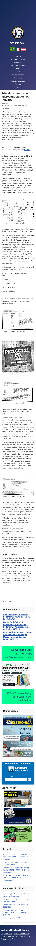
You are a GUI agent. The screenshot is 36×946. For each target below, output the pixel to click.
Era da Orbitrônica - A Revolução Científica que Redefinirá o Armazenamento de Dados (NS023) (16, 625)
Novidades (18, 78)
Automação (18, 62)
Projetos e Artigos (18, 81)
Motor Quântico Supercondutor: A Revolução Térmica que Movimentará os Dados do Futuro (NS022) (18, 635)
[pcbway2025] (16, 675)
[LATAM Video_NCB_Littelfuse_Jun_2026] (18, 696)
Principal (18, 56)
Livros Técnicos (18, 75)
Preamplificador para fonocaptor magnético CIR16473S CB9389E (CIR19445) (15, 912)
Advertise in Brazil (9, 939)
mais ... (18, 87)
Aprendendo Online (18, 59)
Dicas (18, 72)
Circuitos (18, 69)
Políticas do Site (23, 936)
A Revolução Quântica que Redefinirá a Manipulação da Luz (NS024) (16, 616)
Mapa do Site (6, 933)
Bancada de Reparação (18, 65)
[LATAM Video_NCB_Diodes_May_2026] (18, 653)
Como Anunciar (7, 936)
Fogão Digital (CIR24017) (12, 918)
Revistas (18, 84)
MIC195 (27, 150)
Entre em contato (21, 933)
